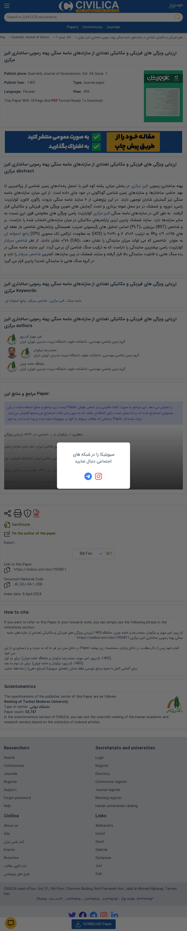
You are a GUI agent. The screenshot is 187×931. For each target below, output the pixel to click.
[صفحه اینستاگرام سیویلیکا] (99, 476)
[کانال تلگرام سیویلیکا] (88, 476)
